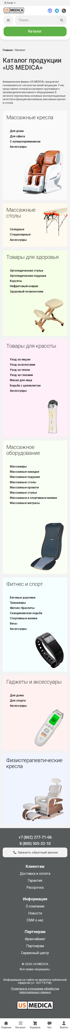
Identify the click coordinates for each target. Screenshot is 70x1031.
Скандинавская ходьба (26, 613)
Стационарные (20, 234)
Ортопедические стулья (26, 270)
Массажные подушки (25, 477)
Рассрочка (35, 887)
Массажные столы (23, 482)
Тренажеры (18, 602)
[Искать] (62, 20)
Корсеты (16, 281)
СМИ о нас (35, 920)
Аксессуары (18, 146)
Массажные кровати (24, 487)
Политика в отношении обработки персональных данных (35, 990)
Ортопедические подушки (28, 275)
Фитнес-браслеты (22, 608)
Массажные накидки (24, 471)
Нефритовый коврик (24, 286)
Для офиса (17, 136)
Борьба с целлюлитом (25, 385)
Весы (13, 623)
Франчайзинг (35, 939)
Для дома (17, 131)
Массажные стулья (23, 492)
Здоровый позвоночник (26, 291)
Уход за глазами (21, 375)
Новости (35, 913)
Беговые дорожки (22, 597)
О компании (35, 906)
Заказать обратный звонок (38, 852)
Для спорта (18, 700)
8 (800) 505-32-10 (35, 843)
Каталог (35, 31)
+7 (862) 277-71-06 (35, 837)
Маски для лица (21, 380)
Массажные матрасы (25, 503)
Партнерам (35, 946)
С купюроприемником (25, 141)
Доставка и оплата (35, 874)
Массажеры (18, 466)
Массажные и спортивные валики (33, 497)
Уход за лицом (20, 359)
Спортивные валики (23, 618)
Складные (17, 229)
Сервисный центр (35, 953)
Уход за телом (20, 369)
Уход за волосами (22, 364)
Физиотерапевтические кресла (34, 763)
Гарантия (35, 881)
